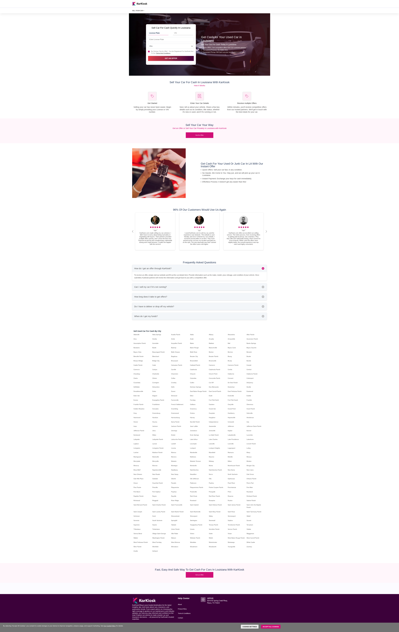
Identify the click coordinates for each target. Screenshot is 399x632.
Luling (249, 448)
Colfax (173, 378)
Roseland (193, 500)
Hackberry (231, 413)
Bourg (230, 356)
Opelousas (231, 478)
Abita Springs (156, 334)
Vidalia (249, 529)
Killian (154, 435)
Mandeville (193, 452)
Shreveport (193, 516)
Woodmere (193, 546)
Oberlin (173, 478)
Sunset (249, 520)
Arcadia (211, 339)
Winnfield (155, 546)
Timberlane (156, 529)
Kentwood (137, 435)
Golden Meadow (139, 409)
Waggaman (250, 533)
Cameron (212, 365)
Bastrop (173, 347)
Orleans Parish (251, 478)
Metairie (173, 461)
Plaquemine (175, 487)
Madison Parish (157, 452)
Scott (154, 516)
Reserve (230, 496)
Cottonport (250, 378)
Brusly (230, 361)
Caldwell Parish (195, 365)
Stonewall (212, 520)
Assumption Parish (140, 343)
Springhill (174, 520)
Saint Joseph (138, 512)
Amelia (154, 339)
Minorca (136, 465)
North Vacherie (233, 474)
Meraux (249, 457)
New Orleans (138, 474)
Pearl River (231, 483)
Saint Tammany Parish (254, 512)
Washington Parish (158, 538)
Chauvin (192, 374)
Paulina (211, 483)
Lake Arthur (194, 439)
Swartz (154, 525)
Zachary (249, 546)
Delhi (172, 387)
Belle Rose (193, 352)
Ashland (155, 551)
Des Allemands (214, 387)
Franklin (249, 400)
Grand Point (232, 409)
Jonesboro (193, 430)
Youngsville (231, 546)
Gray (135, 413)
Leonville (231, 444)
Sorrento (136, 520)
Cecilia (230, 369)
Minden (249, 461)
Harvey (192, 417)
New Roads (156, 474)
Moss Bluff (137, 470)
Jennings (174, 430)
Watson (173, 538)
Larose (154, 444)
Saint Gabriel (194, 505)
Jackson (155, 426)
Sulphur (230, 520)
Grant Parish (251, 409)
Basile (154, 347)
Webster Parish (195, 538)
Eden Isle (137, 396)
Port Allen (250, 487)
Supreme (137, 525)
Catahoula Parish (214, 369)
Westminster (213, 542)
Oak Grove (250, 474)
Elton (191, 396)
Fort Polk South (233, 400)
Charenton (174, 374)
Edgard (154, 396)
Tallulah (173, 525)
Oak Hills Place (138, 478)
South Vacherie (157, 520)
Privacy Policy (182, 609)
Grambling (174, 409)
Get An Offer (199, 135)
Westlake (193, 542)
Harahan (155, 417)
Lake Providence (233, 439)
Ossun (136, 483)
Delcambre (155, 387)
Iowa (135, 426)
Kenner (249, 430)
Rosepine (212, 500)
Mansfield (212, 452)
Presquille (212, 492)
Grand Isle (212, 409)
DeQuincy (250, 382)
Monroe (154, 465)
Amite (173, 339)
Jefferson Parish (139, 430)
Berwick (249, 352)
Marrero (173, 457)
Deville (249, 387)
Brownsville (212, 361)
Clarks (136, 378)
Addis (192, 334)
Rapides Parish (138, 496)
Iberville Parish (195, 422)
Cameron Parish (233, 365)
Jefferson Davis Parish (254, 426)
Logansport (231, 448)
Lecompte (193, 444)
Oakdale (155, 478)
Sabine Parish (251, 500)
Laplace (136, 444)
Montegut (174, 465)
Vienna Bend (138, 533)
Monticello (193, 465)
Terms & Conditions (184, 613)
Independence (213, 422)
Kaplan (230, 430)
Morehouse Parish (234, 465)
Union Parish (175, 529)
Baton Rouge (194, 347)
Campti (249, 365)
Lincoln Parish (251, 444)
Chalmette (155, 374)
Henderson (250, 417)
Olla (210, 478)
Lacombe (250, 435)
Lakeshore (250, 439)
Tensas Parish (213, 525)
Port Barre (137, 492)
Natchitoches (194, 470)
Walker (136, 538)
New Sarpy (174, 474)
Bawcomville (213, 347)
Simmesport (232, 516)
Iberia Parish (175, 422)
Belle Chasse (175, 352)
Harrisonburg (175, 417)
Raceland (250, 492)
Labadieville (232, 435)
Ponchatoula (232, 487)
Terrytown (250, 525)
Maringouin (137, 457)
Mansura (231, 452)
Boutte (249, 356)
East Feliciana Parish (235, 391)
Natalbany (174, 470)
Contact (180, 618)
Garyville (230, 404)
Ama (135, 339)
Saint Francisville (176, 505)
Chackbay (137, 374)
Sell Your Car (137, 10)
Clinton (154, 378)
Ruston (230, 500)
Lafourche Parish (176, 439)
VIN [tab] (175, 33)
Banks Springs (251, 343)
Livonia (173, 448)
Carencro (137, 369)
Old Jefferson (194, 478)
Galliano (192, 404)
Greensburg (156, 413)
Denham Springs (195, 387)
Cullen (192, 382)
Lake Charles (213, 439)
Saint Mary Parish (214, 512)
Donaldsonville (138, 391)
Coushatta (137, 382)
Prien (229, 492)
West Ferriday (157, 542)
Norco (211, 474)
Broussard (174, 361)
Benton (211, 352)
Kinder (173, 435)
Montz (211, 465)
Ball (229, 343)
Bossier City (194, 356)
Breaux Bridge (138, 361)
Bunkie (249, 361)
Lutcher (136, 452)
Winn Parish (137, 546)
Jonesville (212, 430)
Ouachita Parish (157, 483)
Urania (192, 529)
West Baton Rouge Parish (236, 538)
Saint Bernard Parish (140, 505)
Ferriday (193, 400)
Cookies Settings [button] (250, 627)
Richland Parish (252, 496)
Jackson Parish (176, 426)
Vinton (192, 533)
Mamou (173, 452)
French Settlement (177, 404)
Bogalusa (174, 356)
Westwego (231, 542)
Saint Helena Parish (215, 505)
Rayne (154, 496)
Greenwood (175, 413)
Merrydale (137, 461)
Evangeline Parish (158, 400)
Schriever (137, 516)
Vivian (230, 533)
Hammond (137, 417)
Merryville (155, 461)
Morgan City (251, 465)
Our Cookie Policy (110, 626)
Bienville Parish (138, 356)
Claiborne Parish (252, 374)
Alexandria (231, 334)
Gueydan (212, 413)
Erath (210, 396)
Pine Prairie (137, 487)
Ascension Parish (252, 339)
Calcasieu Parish (176, 365)
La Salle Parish (214, 435)
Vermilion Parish (214, 529)
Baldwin (211, 343)
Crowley (173, 382)
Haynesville (231, 417)
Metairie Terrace (195, 461)
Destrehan (231, 387)
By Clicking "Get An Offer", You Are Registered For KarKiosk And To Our (172, 52)
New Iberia (231, 470)
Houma (154, 422)
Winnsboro (174, 546)
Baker (192, 343)
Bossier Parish (213, 356)
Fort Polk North (214, 400)
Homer (136, 422)
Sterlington (193, 520)
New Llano (250, 470)
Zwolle (136, 551)
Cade (154, 365)
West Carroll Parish (253, 538)
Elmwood (174, 396)
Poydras (174, 492)
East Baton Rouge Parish (198, 391)
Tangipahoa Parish (196, 525)
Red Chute (193, 496)
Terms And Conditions (163, 53)
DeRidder (137, 387)
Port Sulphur (156, 492)
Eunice (136, 400)
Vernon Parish (232, 529)
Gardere (211, 404)
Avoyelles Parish (176, 343)
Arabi (191, 339)
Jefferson (231, 426)
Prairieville (193, 492)
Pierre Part (250, 483)
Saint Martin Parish (177, 512)
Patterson (193, 483)
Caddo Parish (138, 365)
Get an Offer (199, 575)
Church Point (213, 374)
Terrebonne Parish (234, 525)
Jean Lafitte (194, 426)
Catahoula (193, 369)
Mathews (193, 457)
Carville (173, 369)
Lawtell (173, 444)
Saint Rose (231, 512)
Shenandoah (175, 516)
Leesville (212, 444)
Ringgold (155, 500)
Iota (248, 422)
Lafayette (137, 439)
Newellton (193, 474)
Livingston (137, 448)
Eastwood (250, 391)
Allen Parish (250, 334)
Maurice (211, 457)
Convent (230, 378)
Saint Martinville (195, 512)
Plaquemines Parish (196, 487)
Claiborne (231, 374)
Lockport (193, 448)
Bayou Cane (232, 347)
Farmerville (175, 400)
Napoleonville (156, 470)
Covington (155, 382)
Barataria (137, 347)
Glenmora (250, 404)
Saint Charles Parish (159, 505)
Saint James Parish (234, 505)
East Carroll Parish (215, 391)
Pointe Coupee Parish (216, 487)
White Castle (251, 542)
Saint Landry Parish (158, 512)
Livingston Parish (158, 448)
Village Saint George (159, 533)
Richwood (137, 500)
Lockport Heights (214, 448)
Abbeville (136, 334)
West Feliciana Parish (141, 542)
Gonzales (155, 409)
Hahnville (250, 413)
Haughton (212, 417)
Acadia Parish (175, 334)
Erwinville (231, 396)
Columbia (193, 378)
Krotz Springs (194, 435)
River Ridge (175, 500)
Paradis (173, 483)
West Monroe (175, 542)
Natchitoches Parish (215, 470)
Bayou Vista (137, 352)
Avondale (155, 343)
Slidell (248, 516)
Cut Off (211, 382)
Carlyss (154, 369)
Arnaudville (231, 339)
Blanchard (155, 356)
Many (248, 452)
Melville (230, 457)
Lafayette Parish (157, 439)
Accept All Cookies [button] (271, 627)
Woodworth (212, 546)
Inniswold (231, 422)
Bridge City (155, 361)
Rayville (173, 496)
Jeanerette (212, 426)
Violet (210, 533)
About (180, 604)
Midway (211, 461)
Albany (211, 334)
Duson (173, 391)
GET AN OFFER (171, 58)
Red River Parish (214, 496)
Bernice (230, 352)
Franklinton (156, 404)
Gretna (192, 413)
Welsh (211, 538)
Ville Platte (174, 533)
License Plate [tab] (154, 33)
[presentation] (132, 231)
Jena (154, 430)
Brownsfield (194, 361)
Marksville (155, 457)
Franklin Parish (138, 404)
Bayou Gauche (251, 347)
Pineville (155, 487)
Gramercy (193, 409)
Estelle (249, 396)
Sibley (211, 516)
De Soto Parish (233, 382)
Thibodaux (137, 529)
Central (249, 369)
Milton (230, 461)
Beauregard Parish (158, 352)
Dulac (154, 391)
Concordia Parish (214, 378)
